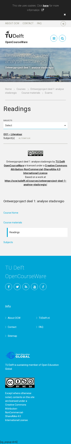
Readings (14, 232)
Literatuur (25, 138)
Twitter (17, 286)
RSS (25, 286)
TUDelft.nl (44, 318)
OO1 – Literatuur (12, 134)
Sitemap (12, 336)
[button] (64, 14)
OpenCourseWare (16, 40)
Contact (28, 23)
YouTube (34, 286)
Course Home (10, 212)
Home (8, 89)
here (46, 5)
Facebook (8, 286)
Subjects (7, 120)
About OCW (12, 23)
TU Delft (43, 286)
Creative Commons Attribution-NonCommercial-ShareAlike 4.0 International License (39, 169)
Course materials (31, 92)
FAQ (39, 23)
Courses (21, 89)
